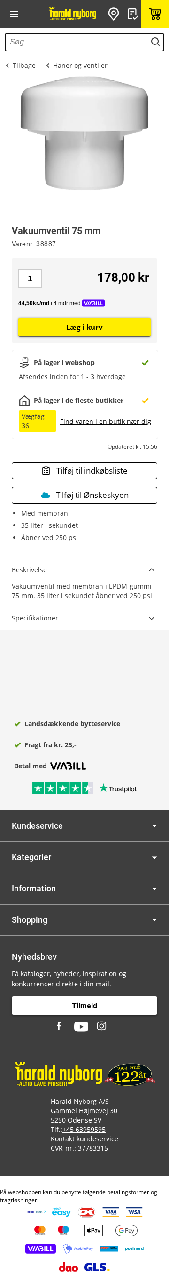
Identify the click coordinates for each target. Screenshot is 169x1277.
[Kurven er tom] (155, 14)
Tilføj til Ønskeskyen (92, 494)
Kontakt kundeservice (84, 1138)
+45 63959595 (84, 1129)
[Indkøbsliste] (134, 14)
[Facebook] (60, 1027)
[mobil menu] (14, 14)
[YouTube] (81, 1027)
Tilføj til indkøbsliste (92, 470)
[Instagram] (102, 1027)
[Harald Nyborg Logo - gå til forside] (72, 14)
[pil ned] (154, 826)
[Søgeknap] (155, 42)
